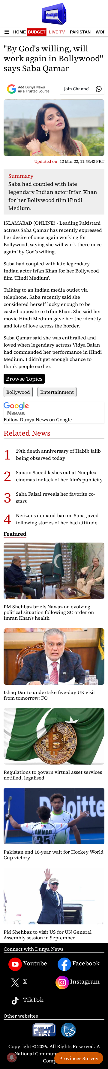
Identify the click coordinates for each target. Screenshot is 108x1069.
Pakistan (80, 32)
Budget (37, 32)
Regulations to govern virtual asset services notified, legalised (53, 775)
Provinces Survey (78, 1058)
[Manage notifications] (11, 1057)
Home (19, 32)
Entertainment (57, 392)
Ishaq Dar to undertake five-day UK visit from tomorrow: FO (49, 695)
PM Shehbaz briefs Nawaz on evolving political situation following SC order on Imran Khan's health (49, 612)
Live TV (57, 32)
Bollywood (18, 392)
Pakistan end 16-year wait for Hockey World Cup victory (54, 855)
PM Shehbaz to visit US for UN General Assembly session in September (48, 935)
